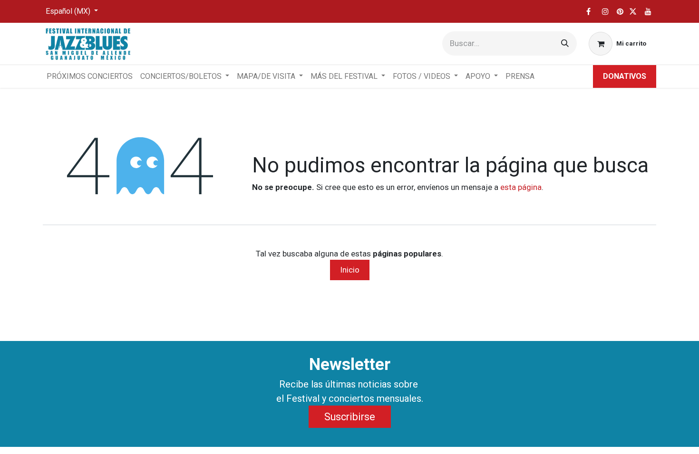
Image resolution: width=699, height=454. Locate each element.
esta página (521, 187)
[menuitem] (89, 76)
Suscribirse (349, 417)
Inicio (349, 269)
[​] (588, 11)
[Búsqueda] (565, 43)
